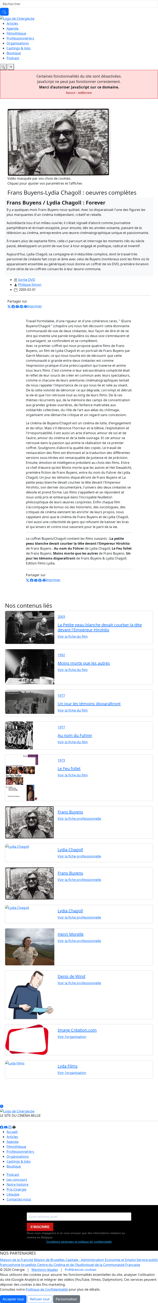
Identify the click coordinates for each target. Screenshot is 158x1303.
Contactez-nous (19, 1199)
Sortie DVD (26, 279)
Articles (12, 23)
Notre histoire (17, 1184)
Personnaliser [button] (66, 1299)
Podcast (13, 58)
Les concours (17, 1179)
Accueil (12, 1132)
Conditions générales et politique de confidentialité (79, 1241)
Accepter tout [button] (13, 1299)
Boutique (14, 53)
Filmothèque (16, 33)
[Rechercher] (4, 12)
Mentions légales (44, 1269)
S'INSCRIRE (40, 1227)
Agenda (13, 28)
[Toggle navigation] (3, 67)
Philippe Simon (29, 284)
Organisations (18, 43)
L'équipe (13, 1194)
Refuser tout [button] (40, 1299)
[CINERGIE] (17, 18)
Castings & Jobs (19, 48)
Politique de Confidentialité (47, 1289)
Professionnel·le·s (20, 38)
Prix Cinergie (16, 1189)
